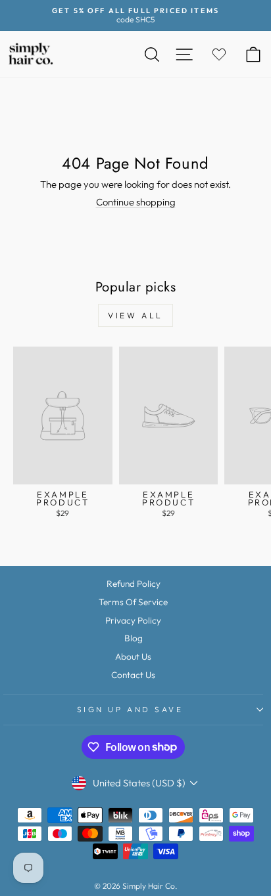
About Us (133, 656)
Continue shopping (136, 202)
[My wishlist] (219, 54)
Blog (133, 638)
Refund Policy (133, 583)
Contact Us (133, 675)
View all (135, 315)
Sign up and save (130, 709)
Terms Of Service (133, 602)
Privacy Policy (133, 620)
